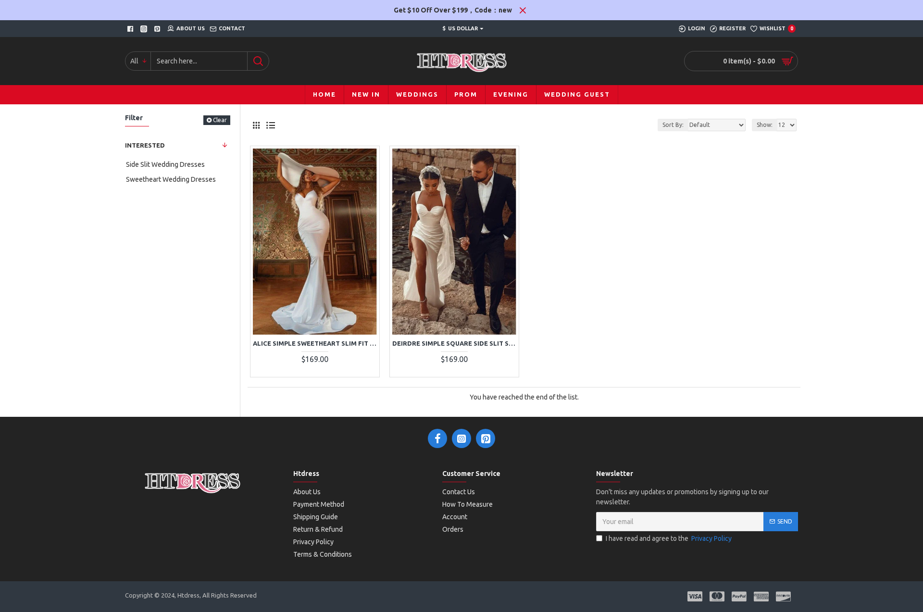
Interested (145, 145)
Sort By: (673, 125)
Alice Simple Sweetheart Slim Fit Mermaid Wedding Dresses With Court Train (315, 343)
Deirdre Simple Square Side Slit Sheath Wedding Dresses (454, 343)
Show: (765, 125)
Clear (220, 120)
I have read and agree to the (669, 538)
